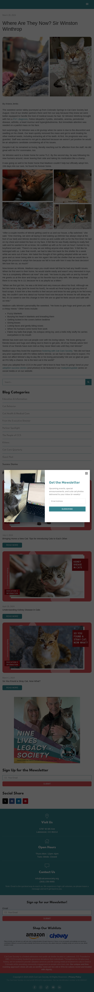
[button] (86, 473)
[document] (47, 496)
